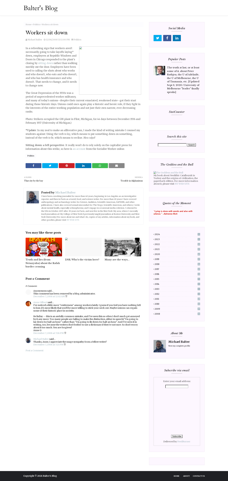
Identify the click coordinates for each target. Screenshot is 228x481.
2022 (177, 244)
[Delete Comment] (66, 296)
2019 (177, 259)
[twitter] (158, 38)
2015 (177, 279)
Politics (36, 24)
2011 (177, 299)
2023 (177, 239)
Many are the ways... (117, 259)
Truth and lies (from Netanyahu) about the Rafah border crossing (43, 263)
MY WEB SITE (72, 220)
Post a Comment (34, 350)
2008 (177, 314)
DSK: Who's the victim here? (82, 259)
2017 (177, 269)
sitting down (45, 63)
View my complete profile (179, 346)
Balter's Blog (50, 476)
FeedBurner (183, 441)
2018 (177, 264)
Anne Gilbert (40, 302)
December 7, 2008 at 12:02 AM (49, 296)
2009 (177, 309)
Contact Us (199, 476)
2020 (177, 254)
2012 (177, 294)
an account (79, 148)
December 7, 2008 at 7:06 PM (48, 333)
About (186, 476)
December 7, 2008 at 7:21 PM (48, 344)
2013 (177, 289)
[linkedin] (177, 38)
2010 (177, 304)
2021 (177, 249)
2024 (177, 234)
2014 (177, 284)
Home (28, 24)
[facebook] (167, 38)
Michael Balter (34, 39)
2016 (177, 274)
